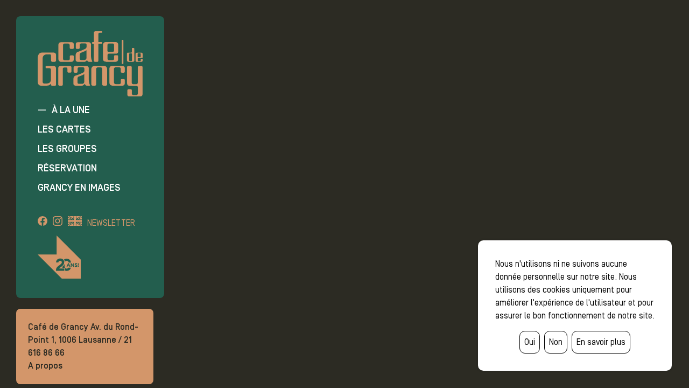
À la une (71, 110)
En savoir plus (600, 342)
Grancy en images (79, 187)
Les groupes (67, 149)
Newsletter (111, 223)
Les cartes (64, 129)
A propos (45, 366)
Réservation (67, 168)
